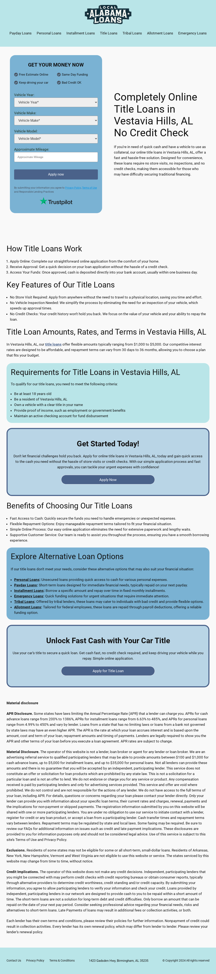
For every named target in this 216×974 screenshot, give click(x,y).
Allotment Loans (27, 607)
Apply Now (108, 480)
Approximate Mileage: (31, 149)
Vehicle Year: (24, 95)
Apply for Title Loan (108, 671)
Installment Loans (29, 590)
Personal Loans (26, 580)
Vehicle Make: (25, 113)
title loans (53, 344)
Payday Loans (25, 585)
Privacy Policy (73, 187)
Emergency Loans (28, 596)
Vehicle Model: (26, 131)
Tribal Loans (24, 601)
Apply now (56, 174)
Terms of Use (89, 187)
